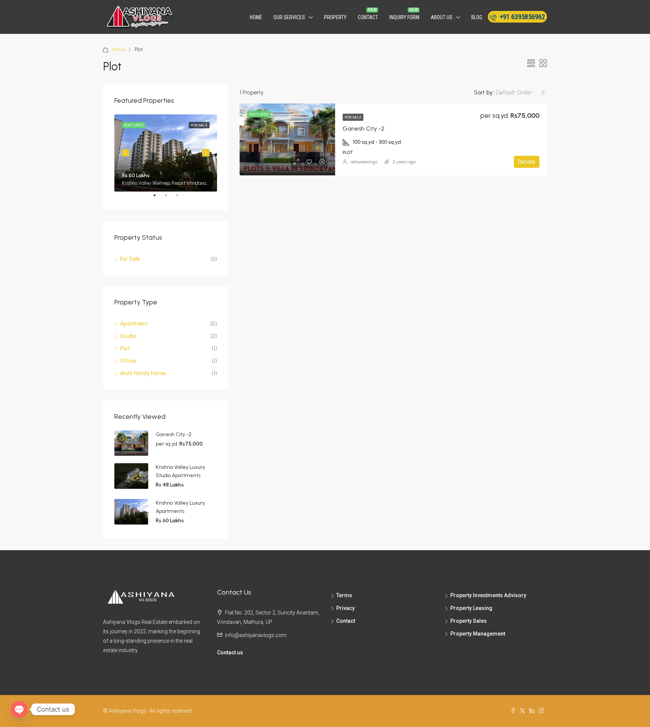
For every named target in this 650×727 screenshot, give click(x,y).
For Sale (353, 117)
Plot (125, 348)
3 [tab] (181, 198)
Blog (476, 17)
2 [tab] (169, 198)
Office (128, 360)
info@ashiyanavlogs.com (256, 635)
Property (335, 17)
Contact (368, 17)
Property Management (477, 634)
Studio (128, 336)
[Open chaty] (19, 709)
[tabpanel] (165, 153)
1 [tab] (158, 198)
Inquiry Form (404, 17)
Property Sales (468, 621)
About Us (442, 17)
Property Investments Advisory (488, 595)
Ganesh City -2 (363, 128)
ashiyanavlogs (364, 161)
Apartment (134, 323)
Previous (125, 153)
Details (526, 161)
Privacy (345, 608)
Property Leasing (471, 608)
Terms (344, 595)
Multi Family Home (143, 373)
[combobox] (520, 92)
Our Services (289, 17)
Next (206, 153)
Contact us (230, 652)
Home (256, 17)
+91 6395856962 (521, 17)
